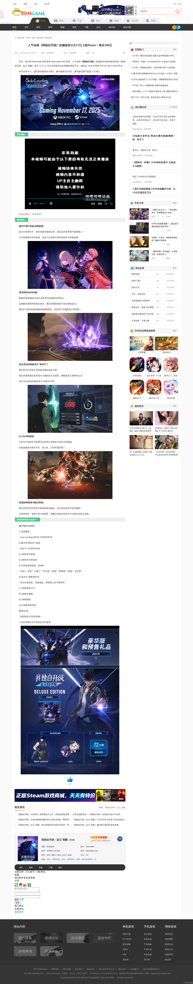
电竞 (74, 27)
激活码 (168, 959)
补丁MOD (127, 939)
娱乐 (38, 27)
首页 (28, 38)
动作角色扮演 (87, 859)
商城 (25, 4)
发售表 (126, 959)
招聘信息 (55, 969)
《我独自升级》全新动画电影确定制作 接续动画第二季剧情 (43, 819)
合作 (63, 859)
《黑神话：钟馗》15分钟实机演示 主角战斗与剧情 (153, 61)
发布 (17, 903)
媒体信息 (91, 969)
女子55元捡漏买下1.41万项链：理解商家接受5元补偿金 (154, 80)
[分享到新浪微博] (25, 885)
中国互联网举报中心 (151, 969)
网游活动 (169, 944)
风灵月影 (127, 27)
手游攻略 (148, 944)
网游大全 (169, 949)
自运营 (47, 4)
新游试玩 (169, 954)
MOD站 (112, 27)
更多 (175, 49)
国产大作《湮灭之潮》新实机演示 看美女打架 (151, 97)
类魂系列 (70, 859)
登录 (175, 4)
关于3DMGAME (40, 969)
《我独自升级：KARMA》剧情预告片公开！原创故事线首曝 (43, 814)
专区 (21, 867)
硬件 (50, 27)
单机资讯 (40, 38)
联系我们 (79, 969)
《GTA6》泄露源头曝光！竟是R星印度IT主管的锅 (153, 67)
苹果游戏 (148, 939)
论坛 (35, 4)
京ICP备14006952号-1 (34, 973)
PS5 (124, 954)
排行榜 (147, 959)
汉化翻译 (134, 969)
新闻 (14, 27)
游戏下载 (127, 934)
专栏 (26, 27)
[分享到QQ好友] (20, 885)
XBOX (125, 949)
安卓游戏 (148, 934)
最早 (21, 912)
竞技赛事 (169, 939)
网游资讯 (169, 934)
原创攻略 (127, 944)
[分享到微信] (16, 885)
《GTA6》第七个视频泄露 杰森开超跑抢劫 (149, 85)
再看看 (174, 107)
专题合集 (148, 954)
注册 (179, 4)
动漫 (78, 859)
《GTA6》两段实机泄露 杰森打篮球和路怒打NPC (152, 56)
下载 (86, 27)
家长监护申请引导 (106, 969)
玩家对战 (56, 859)
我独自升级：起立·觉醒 (115, 807)
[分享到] (29, 885)
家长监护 (122, 969)
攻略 (41, 867)
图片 (60, 867)
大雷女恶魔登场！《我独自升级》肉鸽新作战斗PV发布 (96, 814)
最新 (17, 912)
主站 (15, 4)
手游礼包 (148, 949)
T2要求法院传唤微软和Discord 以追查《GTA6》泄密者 (154, 74)
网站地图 (67, 969)
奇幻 (49, 859)
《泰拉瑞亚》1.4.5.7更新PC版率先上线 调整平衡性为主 (154, 92)
